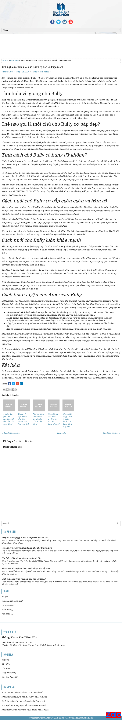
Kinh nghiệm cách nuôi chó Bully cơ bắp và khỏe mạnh (32, 67)
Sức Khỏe (5, 664)
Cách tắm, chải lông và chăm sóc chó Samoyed (23, 579)
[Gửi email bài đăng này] (4, 389)
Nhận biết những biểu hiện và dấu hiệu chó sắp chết (25, 568)
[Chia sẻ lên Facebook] (12, 389)
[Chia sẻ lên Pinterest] (15, 389)
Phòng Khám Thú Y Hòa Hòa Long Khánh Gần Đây (69, 718)
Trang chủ (61, 433)
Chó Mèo (5, 668)
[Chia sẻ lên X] (9, 389)
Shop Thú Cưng (8, 673)
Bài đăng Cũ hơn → (112, 433)
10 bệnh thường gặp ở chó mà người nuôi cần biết (24, 537)
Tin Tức (5, 660)
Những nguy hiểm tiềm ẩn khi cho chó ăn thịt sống (38, 419)
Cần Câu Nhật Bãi (9, 677)
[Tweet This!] (13, 383)
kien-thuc (5, 609)
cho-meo (14, 60)
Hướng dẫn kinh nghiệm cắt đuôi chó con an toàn (24, 705)
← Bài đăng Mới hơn (10, 433)
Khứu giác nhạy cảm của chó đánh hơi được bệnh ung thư (67, 420)
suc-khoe (5, 614)
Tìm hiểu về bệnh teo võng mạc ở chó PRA (21, 558)
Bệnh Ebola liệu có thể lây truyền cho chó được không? (54, 419)
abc (3, 597)
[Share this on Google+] (17, 383)
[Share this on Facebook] (9, 383)
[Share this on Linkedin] (21, 383)
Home (5, 60)
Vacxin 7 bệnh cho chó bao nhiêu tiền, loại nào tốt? (23, 419)
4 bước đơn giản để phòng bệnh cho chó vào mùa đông (8, 419)
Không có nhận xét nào (41, 71)
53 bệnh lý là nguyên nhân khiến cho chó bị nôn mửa (26, 548)
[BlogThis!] (7, 389)
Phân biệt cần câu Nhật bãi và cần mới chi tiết (22, 692)
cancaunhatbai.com (10, 601)
